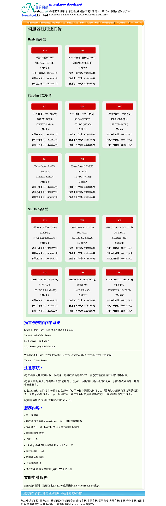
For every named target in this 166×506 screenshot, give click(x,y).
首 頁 (26, 22)
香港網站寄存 (93, 22)
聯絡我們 (77, 493)
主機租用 (54, 493)
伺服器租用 (35, 22)
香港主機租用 (80, 22)
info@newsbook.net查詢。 (87, 485)
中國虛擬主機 (136, 22)
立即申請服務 (35, 477)
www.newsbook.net (80, 14)
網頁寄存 (56, 22)
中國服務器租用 (122, 22)
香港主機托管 (67, 22)
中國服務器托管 (107, 22)
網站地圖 (66, 493)
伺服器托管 (46, 22)
